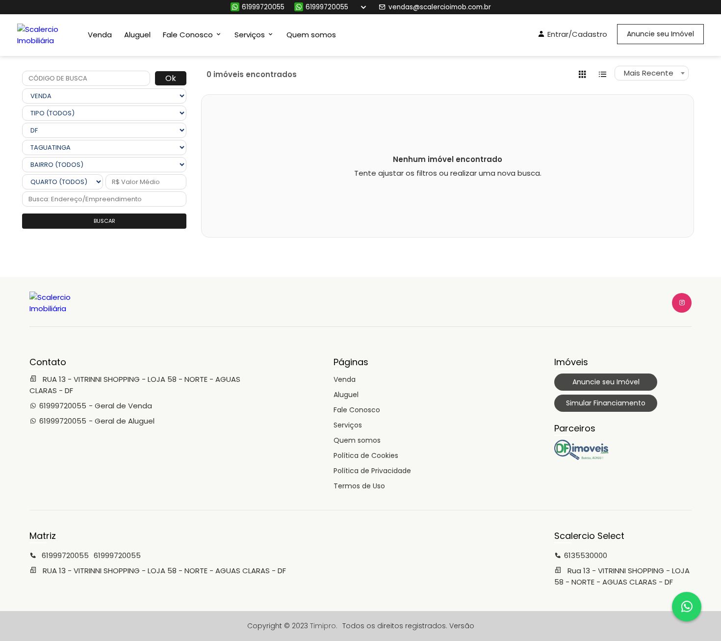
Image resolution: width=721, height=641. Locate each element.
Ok (170, 78)
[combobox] (651, 73)
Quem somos (311, 34)
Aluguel (137, 34)
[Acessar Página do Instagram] (682, 303)
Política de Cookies (366, 455)
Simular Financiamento (605, 403)
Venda (100, 34)
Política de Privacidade (372, 471)
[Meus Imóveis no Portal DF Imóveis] (581, 457)
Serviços (348, 425)
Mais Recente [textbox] (648, 73)
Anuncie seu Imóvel (660, 34)
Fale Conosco (357, 410)
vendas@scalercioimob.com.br (439, 7)
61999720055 (263, 7)
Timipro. (323, 626)
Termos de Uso (359, 486)
